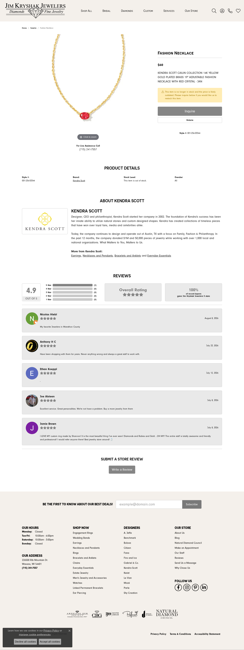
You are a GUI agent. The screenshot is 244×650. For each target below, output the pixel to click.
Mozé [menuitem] (127, 583)
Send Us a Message (185, 563)
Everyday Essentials (159, 255)
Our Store (191, 10)
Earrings (76, 255)
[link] (230, 10)
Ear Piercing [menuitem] (79, 593)
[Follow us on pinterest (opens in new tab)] (195, 587)
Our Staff (179, 553)
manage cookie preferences (35, 634)
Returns (189, 120)
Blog (177, 538)
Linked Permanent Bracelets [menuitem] (88, 588)
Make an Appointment (187, 548)
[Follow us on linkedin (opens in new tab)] (204, 587)
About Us (180, 533)
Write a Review (122, 470)
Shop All (86, 10)
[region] (88, 87)
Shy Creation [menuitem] (130, 593)
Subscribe (192, 504)
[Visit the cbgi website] (97, 614)
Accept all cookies (50, 641)
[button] (214, 10)
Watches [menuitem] (77, 583)
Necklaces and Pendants (98, 255)
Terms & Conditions (180, 634)
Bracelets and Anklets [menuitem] (84, 558)
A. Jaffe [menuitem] (128, 533)
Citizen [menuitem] (127, 548)
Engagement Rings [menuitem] (83, 533)
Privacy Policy (158, 634)
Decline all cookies (25, 641)
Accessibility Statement (207, 634)
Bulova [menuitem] (127, 543)
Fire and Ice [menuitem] (130, 558)
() (95, 285)
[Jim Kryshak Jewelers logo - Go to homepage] (35, 10)
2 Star (48, 296)
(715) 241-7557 (88, 149)
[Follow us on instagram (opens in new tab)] (186, 587)
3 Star (48, 292)
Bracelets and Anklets (127, 255)
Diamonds (127, 10)
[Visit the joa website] (147, 614)
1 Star (48, 299)
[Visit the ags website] (77, 614)
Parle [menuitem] (127, 588)
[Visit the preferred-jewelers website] (130, 614)
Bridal (107, 10)
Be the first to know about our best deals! (78, 504)
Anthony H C (48, 341)
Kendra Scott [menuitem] (131, 568)
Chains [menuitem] (76, 563)
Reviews (179, 558)
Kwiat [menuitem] (127, 573)
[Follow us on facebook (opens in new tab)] (178, 587)
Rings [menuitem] (76, 553)
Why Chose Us (182, 568)
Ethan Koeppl (48, 369)
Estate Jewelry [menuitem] (80, 573)
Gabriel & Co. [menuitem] (131, 563)
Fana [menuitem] (126, 553)
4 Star (48, 288)
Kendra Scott (79, 180)
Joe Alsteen (47, 396)
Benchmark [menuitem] (130, 538)
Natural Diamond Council (188, 543)
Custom (148, 10)
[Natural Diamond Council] (167, 614)
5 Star (48, 285)
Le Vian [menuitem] (128, 578)
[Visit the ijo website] (112, 614)
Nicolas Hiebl (48, 314)
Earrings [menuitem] (77, 543)
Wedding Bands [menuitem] (81, 538)
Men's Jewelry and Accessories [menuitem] (90, 578)
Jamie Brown (48, 423)
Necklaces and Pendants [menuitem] (86, 548)
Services (168, 10)
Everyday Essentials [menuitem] (83, 568)
